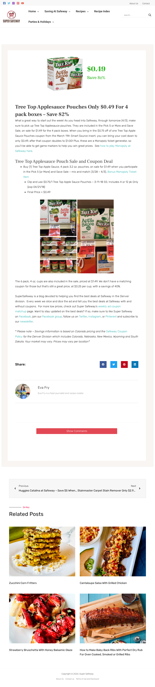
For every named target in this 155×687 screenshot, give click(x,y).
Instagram (94, 316)
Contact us (69, 679)
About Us (60, 679)
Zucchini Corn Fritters (23, 583)
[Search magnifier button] (150, 15)
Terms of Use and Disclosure (87, 679)
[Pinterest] (18, 3)
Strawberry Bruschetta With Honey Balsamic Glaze (40, 650)
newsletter (26, 321)
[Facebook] (4, 3)
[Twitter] (9, 3)
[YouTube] (22, 3)
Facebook (25, 316)
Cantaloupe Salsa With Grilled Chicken (103, 583)
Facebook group (52, 316)
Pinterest (111, 316)
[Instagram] (13, 3)
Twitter (83, 316)
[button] (37, 11)
